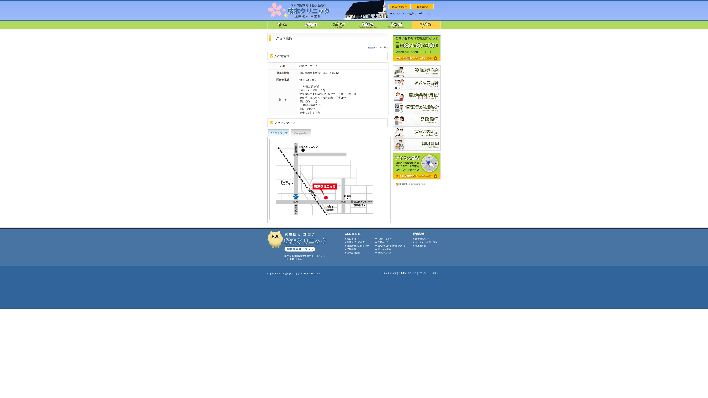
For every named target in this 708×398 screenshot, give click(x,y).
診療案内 (310, 24)
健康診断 (397, 24)
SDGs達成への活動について (392, 246)
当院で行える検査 (417, 96)
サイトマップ (389, 273)
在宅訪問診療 (417, 133)
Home (371, 47)
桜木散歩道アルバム (423, 6)
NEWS (399, 6)
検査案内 (368, 24)
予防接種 (417, 120)
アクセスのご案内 (417, 166)
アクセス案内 (384, 249)
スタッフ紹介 (339, 24)
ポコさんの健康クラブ (426, 242)
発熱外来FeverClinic (417, 145)
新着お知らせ (421, 239)
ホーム (281, 24)
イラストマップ (279, 133)
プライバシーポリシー (430, 273)
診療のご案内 (417, 71)
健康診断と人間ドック (417, 108)
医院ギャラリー (385, 242)
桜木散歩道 (420, 246)
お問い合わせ (384, 253)
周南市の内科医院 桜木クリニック (297, 241)
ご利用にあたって (407, 273)
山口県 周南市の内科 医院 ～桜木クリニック (299, 10)
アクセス (426, 24)
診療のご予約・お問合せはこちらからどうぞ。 (417, 48)
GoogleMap (301, 133)
